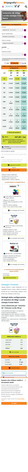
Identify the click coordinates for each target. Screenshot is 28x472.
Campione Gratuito (9, 377)
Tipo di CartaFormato (7, 33)
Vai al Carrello (15, 352)
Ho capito (14, 403)
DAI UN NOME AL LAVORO (8, 151)
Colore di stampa (6, 40)
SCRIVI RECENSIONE (10, 278)
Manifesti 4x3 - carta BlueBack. (14, 253)
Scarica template (9, 373)
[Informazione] (25, 30)
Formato (4, 27)
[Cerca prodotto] (26, 6)
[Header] (3, 6)
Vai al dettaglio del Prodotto (17, 210)
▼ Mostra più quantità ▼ (14, 132)
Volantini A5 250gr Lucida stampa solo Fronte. (14, 226)
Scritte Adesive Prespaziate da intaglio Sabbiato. (13, 197)
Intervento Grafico (6, 51)
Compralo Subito (15, 368)
